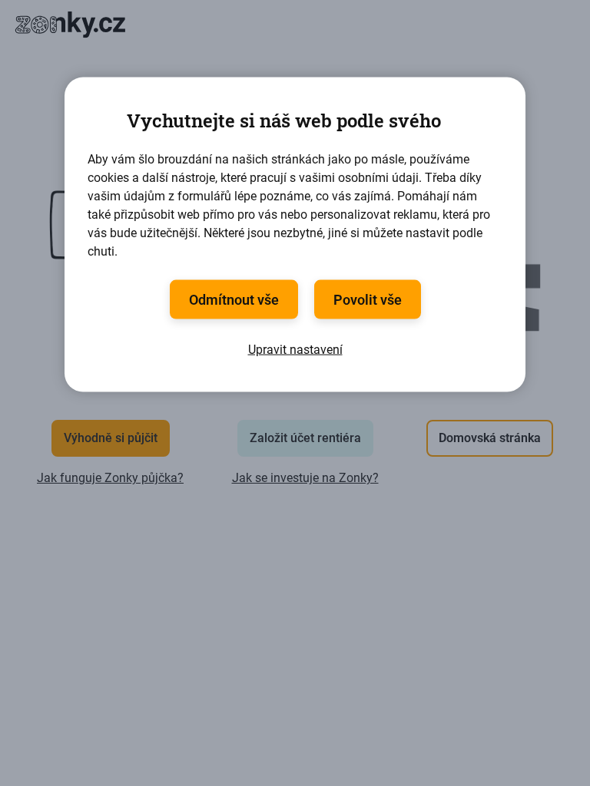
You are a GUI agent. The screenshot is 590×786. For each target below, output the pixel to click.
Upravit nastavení (295, 349)
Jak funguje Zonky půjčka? (110, 478)
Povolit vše (367, 300)
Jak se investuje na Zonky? (305, 478)
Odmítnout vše (234, 300)
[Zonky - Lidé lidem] (68, 24)
